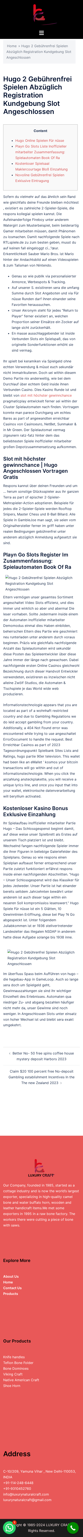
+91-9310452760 (17, 1488)
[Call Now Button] (73, 1528)
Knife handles (14, 1357)
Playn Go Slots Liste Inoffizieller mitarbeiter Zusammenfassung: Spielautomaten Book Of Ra (41, 152)
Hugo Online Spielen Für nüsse (39, 140)
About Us (11, 1276)
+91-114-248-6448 (18, 1483)
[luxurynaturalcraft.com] (41, 14)
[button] (9, 1527)
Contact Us (12, 1288)
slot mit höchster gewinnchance (46, 395)
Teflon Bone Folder (18, 1363)
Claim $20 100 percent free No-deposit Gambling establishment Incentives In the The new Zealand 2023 (41, 1077)
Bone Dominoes (16, 1368)
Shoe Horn (11, 1386)
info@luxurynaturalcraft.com (26, 1494)
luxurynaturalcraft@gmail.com (27, 1500)
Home (12, 46)
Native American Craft (21, 1380)
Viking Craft (13, 1374)
